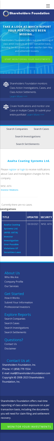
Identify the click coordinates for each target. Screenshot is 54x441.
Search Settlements (27, 144)
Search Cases (41, 129)
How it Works (12, 298)
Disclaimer (10, 348)
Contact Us (10, 344)
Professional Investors (17, 307)
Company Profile (13, 281)
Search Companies (17, 129)
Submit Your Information (18, 302)
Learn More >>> (18, 96)
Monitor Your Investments (29, 426)
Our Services (11, 286)
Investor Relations (9, 189)
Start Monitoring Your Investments (27, 59)
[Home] (27, 13)
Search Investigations (27, 136)
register (13, 169)
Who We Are (11, 277)
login (22, 169)
